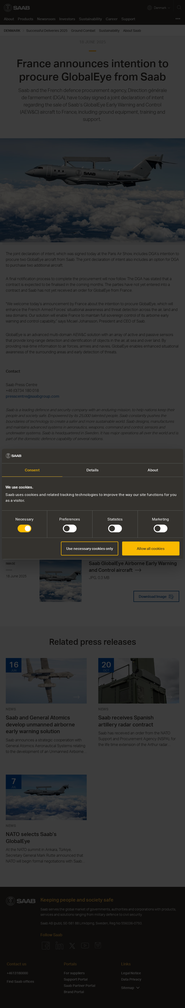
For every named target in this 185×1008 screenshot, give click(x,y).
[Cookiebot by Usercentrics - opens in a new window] (158, 456)
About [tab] (153, 470)
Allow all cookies (151, 548)
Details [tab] (92, 470)
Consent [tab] (32, 470)
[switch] (70, 528)
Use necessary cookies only (89, 548)
